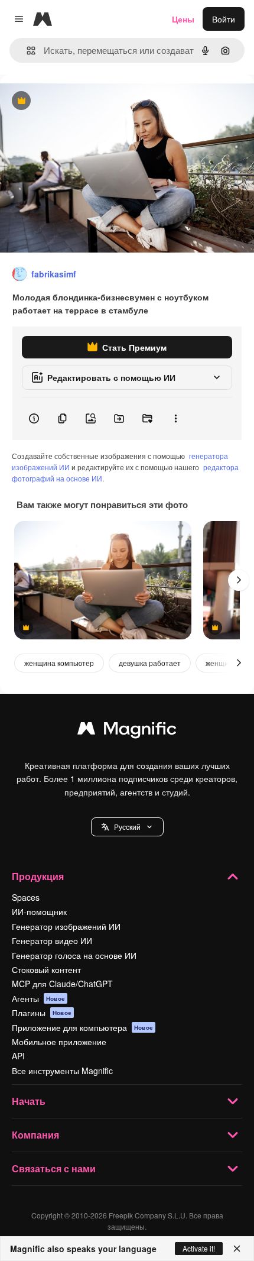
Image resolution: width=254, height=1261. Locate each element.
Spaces (26, 897)
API (18, 1056)
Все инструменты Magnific (62, 1070)
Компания (35, 1135)
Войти (223, 19)
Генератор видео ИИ (52, 940)
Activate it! (199, 1248)
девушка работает (150, 663)
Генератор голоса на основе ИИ (74, 955)
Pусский (127, 827)
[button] (127, 826)
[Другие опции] (175, 419)
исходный (79, 101)
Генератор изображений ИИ (66, 926)
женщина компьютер (59, 663)
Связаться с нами (54, 1168)
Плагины (41, 1012)
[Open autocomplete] (26, 50)
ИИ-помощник (39, 911)
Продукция (38, 876)
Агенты (38, 998)
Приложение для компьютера (82, 1027)
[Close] (237, 1248)
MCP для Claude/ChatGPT (62, 984)
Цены (183, 19)
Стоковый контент (46, 969)
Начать (28, 1101)
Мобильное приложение (59, 1041)
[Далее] (238, 580)
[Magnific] (127, 731)
